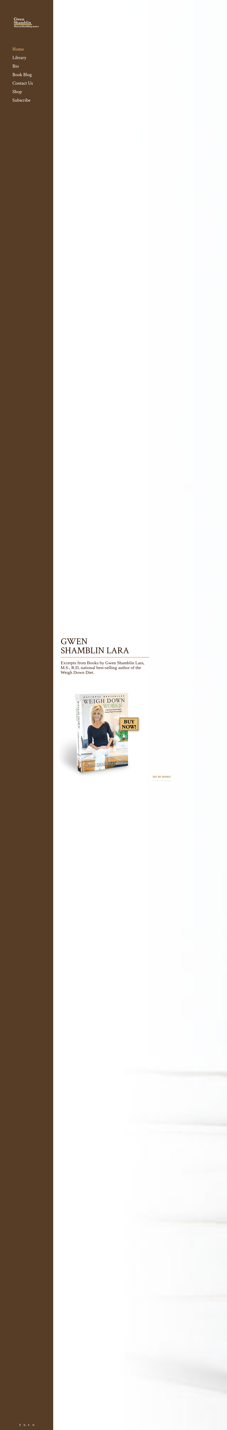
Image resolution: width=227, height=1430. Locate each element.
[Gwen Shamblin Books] (26, 22)
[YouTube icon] (29, 1425)
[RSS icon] (33, 1425)
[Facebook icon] (20, 1425)
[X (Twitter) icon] (24, 1425)
